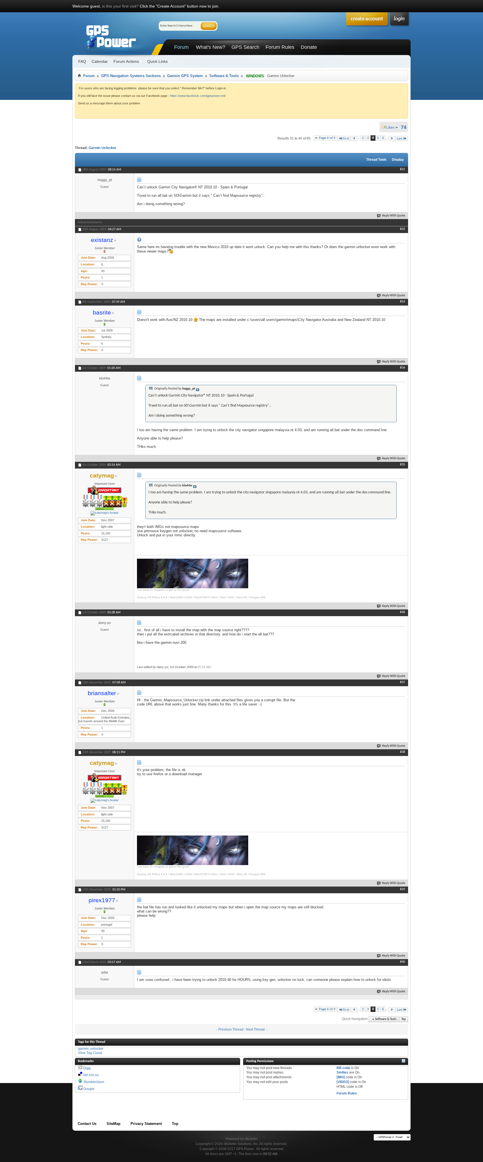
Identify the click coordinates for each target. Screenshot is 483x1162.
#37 (402, 682)
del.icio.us (91, 1075)
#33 (402, 301)
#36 (402, 612)
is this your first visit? (120, 6)
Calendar (100, 61)
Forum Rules (280, 47)
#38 (402, 752)
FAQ (82, 61)
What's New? (210, 47)
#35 (402, 464)
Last (399, 138)
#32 (402, 229)
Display (398, 160)
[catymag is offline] (104, 513)
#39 (402, 889)
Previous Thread (230, 1029)
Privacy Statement (146, 1124)
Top (403, 1019)
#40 (402, 962)
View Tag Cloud (90, 1053)
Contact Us (87, 1124)
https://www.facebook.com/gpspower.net (197, 95)
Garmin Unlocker (102, 148)
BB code (343, 1068)
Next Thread (255, 1029)
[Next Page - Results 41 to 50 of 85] (391, 138)
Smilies (342, 1072)
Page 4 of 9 (327, 138)
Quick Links (157, 61)
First (346, 138)
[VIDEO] (343, 1082)
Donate (309, 47)
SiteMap (113, 1124)
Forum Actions (126, 61)
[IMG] (341, 1077)
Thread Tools (376, 160)
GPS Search (245, 47)
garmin (83, 1049)
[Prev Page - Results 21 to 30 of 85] (354, 138)
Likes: (392, 127)
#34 (402, 367)
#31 (402, 169)
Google (88, 1089)
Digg (87, 1068)
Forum (181, 47)
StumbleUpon (93, 1082)
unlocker (96, 1049)
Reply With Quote (393, 215)
